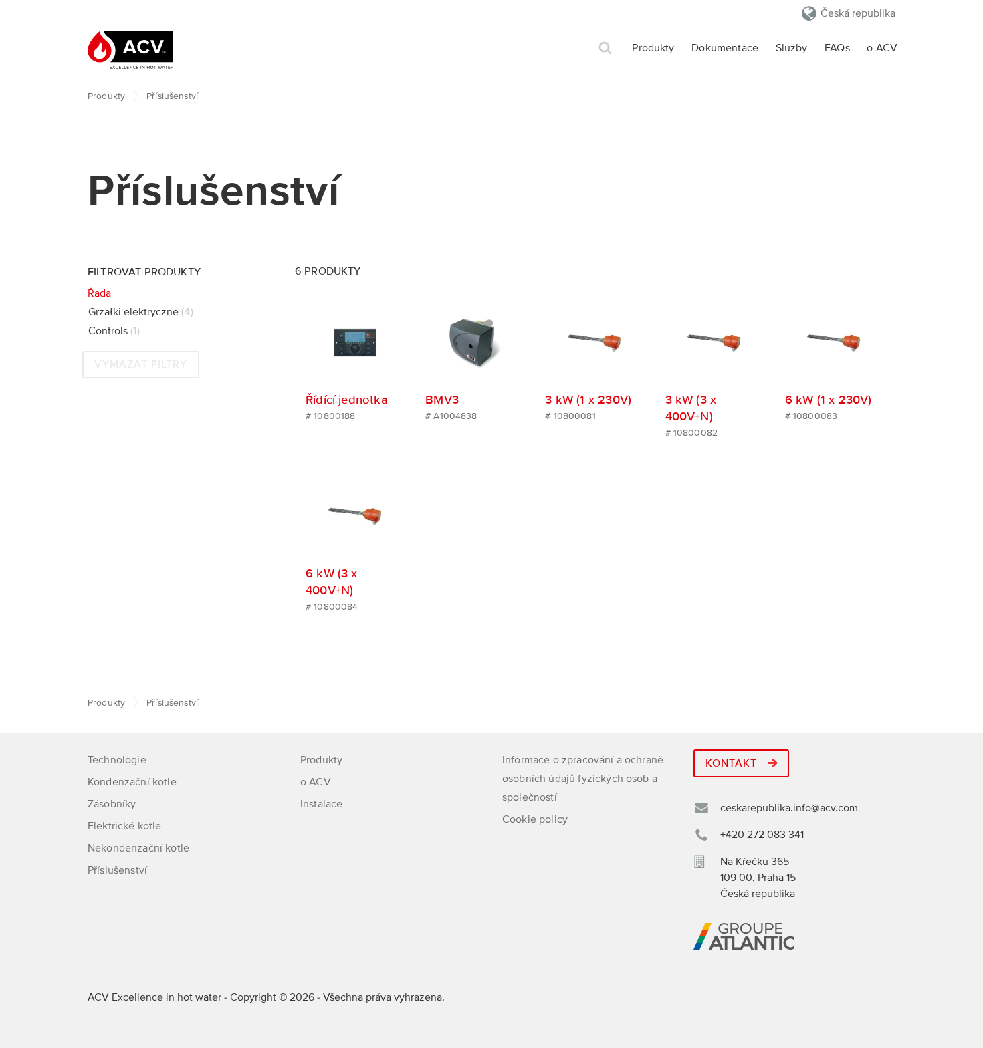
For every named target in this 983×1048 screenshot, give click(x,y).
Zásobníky (112, 804)
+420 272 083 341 (762, 834)
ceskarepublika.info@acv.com (789, 808)
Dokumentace (724, 48)
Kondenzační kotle (132, 782)
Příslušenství (117, 870)
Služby (792, 48)
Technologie (117, 760)
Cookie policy (535, 819)
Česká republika (858, 13)
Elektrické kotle (125, 826)
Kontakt (732, 763)
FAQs (837, 48)
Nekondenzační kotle (138, 848)
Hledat (605, 48)
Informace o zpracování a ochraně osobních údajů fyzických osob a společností (582, 778)
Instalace (321, 804)
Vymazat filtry (140, 364)
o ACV (882, 48)
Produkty (653, 48)
